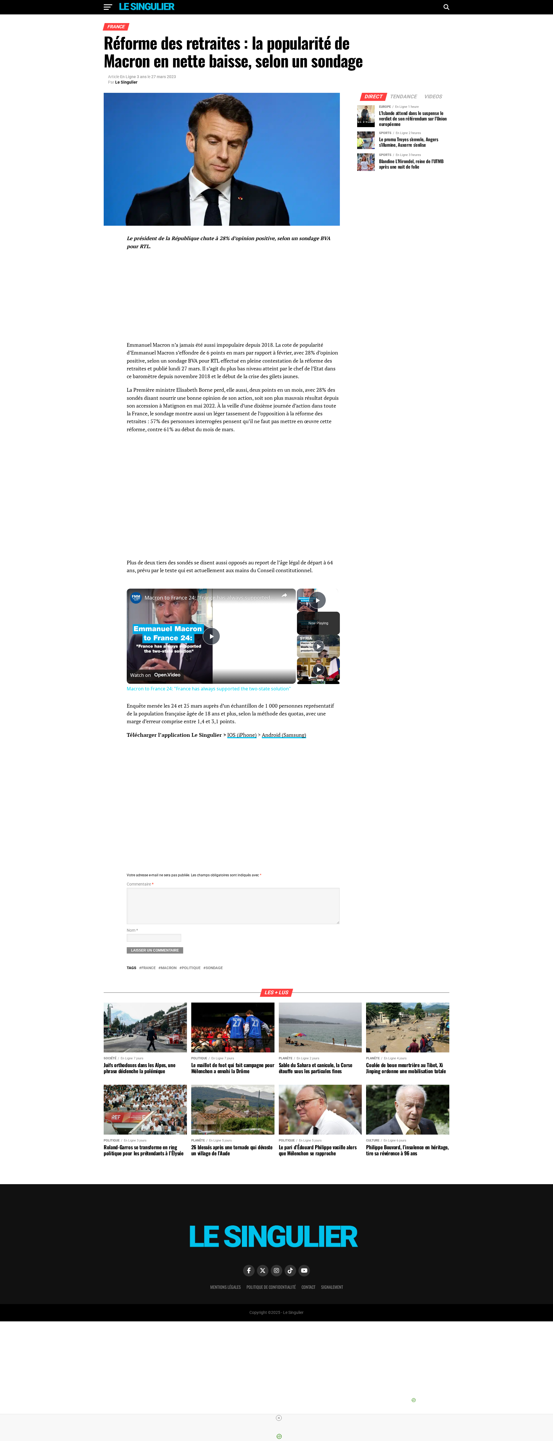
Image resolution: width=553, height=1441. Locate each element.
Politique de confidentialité (271, 1287)
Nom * (132, 930)
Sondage (214, 968)
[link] (136, 598)
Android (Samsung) (284, 735)
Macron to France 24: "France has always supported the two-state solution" (210, 597)
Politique (191, 968)
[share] (284, 595)
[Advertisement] (233, 496)
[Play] (318, 646)
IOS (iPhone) (242, 735)
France (148, 968)
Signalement (332, 1287)
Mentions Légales (225, 1287)
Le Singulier (126, 82)
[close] (279, 1418)
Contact (308, 1287)
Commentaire (140, 884)
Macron (169, 968)
